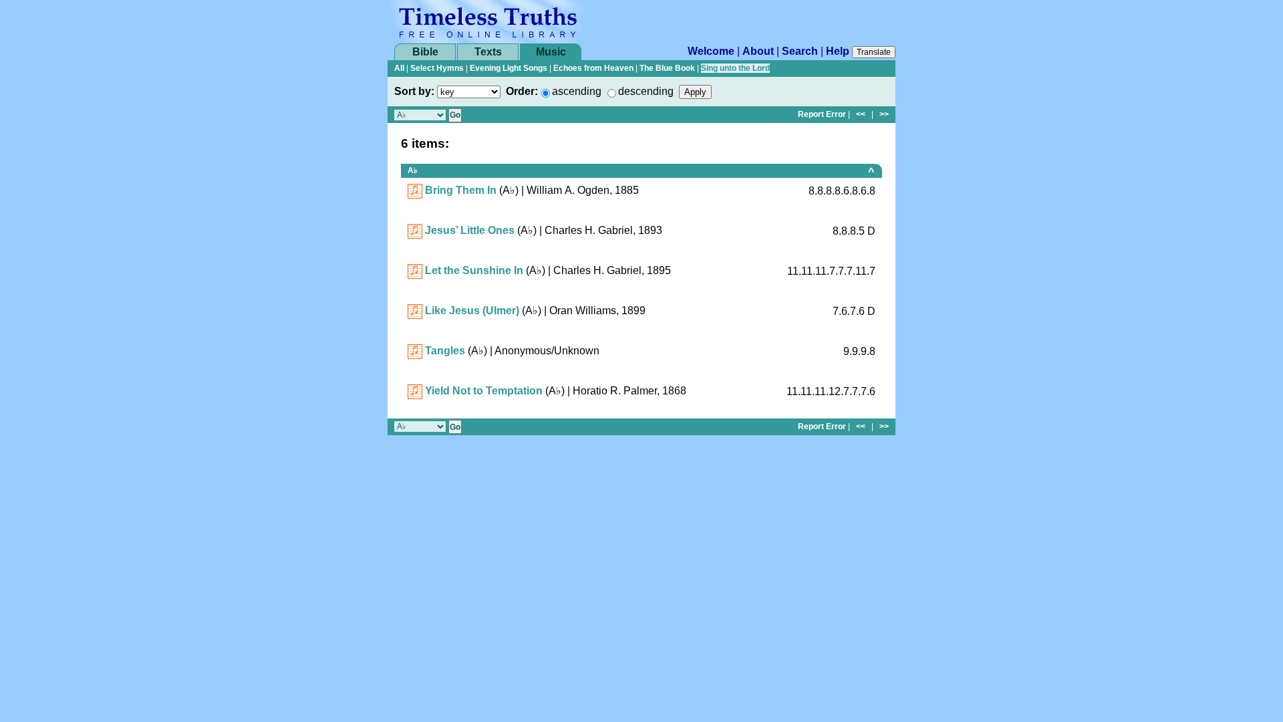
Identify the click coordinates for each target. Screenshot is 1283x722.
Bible (425, 51)
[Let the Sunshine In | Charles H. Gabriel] (415, 270)
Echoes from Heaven (593, 68)
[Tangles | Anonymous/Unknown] (415, 350)
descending (646, 91)
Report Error (822, 114)
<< (860, 114)
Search (800, 51)
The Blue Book (667, 68)
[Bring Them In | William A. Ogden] (415, 190)
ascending (576, 91)
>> (884, 114)
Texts (488, 51)
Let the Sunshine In (474, 270)
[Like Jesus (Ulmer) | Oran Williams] (415, 310)
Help (837, 51)
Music (551, 51)
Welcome (711, 51)
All (399, 68)
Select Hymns (437, 68)
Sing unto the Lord (735, 68)
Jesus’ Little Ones (470, 230)
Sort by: (414, 91)
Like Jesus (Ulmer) (472, 310)
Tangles (445, 350)
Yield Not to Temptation (484, 390)
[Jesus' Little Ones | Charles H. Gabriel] (415, 230)
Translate (874, 52)
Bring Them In (460, 190)
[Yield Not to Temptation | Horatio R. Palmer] (415, 390)
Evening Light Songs (508, 68)
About (758, 51)
